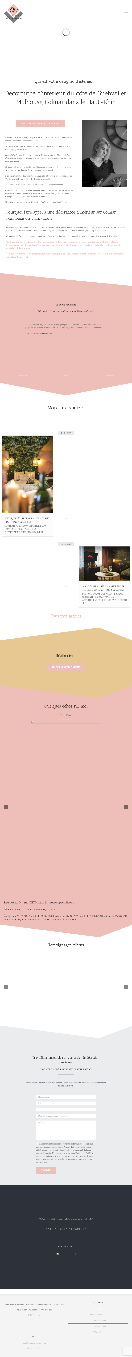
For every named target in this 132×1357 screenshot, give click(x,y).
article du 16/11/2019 (15, 919)
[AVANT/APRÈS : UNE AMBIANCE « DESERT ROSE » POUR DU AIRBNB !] (27, 474)
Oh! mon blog (98, 1332)
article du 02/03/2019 (91, 916)
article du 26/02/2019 (67, 916)
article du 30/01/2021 (64, 919)
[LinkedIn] (101, 1337)
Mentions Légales (34, 1348)
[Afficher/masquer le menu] (126, 14)
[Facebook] (94, 1337)
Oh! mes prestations (98, 1315)
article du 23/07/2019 (44, 909)
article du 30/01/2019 (42, 916)
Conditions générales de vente (34, 1343)
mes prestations (46, 333)
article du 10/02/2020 (39, 919)
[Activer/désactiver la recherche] (117, 13)
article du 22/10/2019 (115, 916)
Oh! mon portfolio (98, 1326)
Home (98, 1309)
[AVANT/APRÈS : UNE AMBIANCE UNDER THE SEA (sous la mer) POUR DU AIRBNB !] (104, 563)
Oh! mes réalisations (98, 1320)
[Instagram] (98, 1337)
